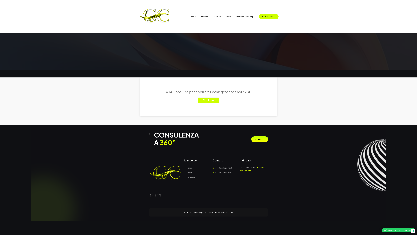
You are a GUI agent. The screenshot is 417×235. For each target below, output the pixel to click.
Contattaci (267, 17)
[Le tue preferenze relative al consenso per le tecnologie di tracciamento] (413, 231)
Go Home (208, 100)
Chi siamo (204, 16)
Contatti (218, 16)
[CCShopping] (154, 16)
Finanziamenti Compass (246, 16)
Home (193, 16)
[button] (398, 230)
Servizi (228, 16)
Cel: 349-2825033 (223, 173)
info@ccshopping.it (223, 168)
